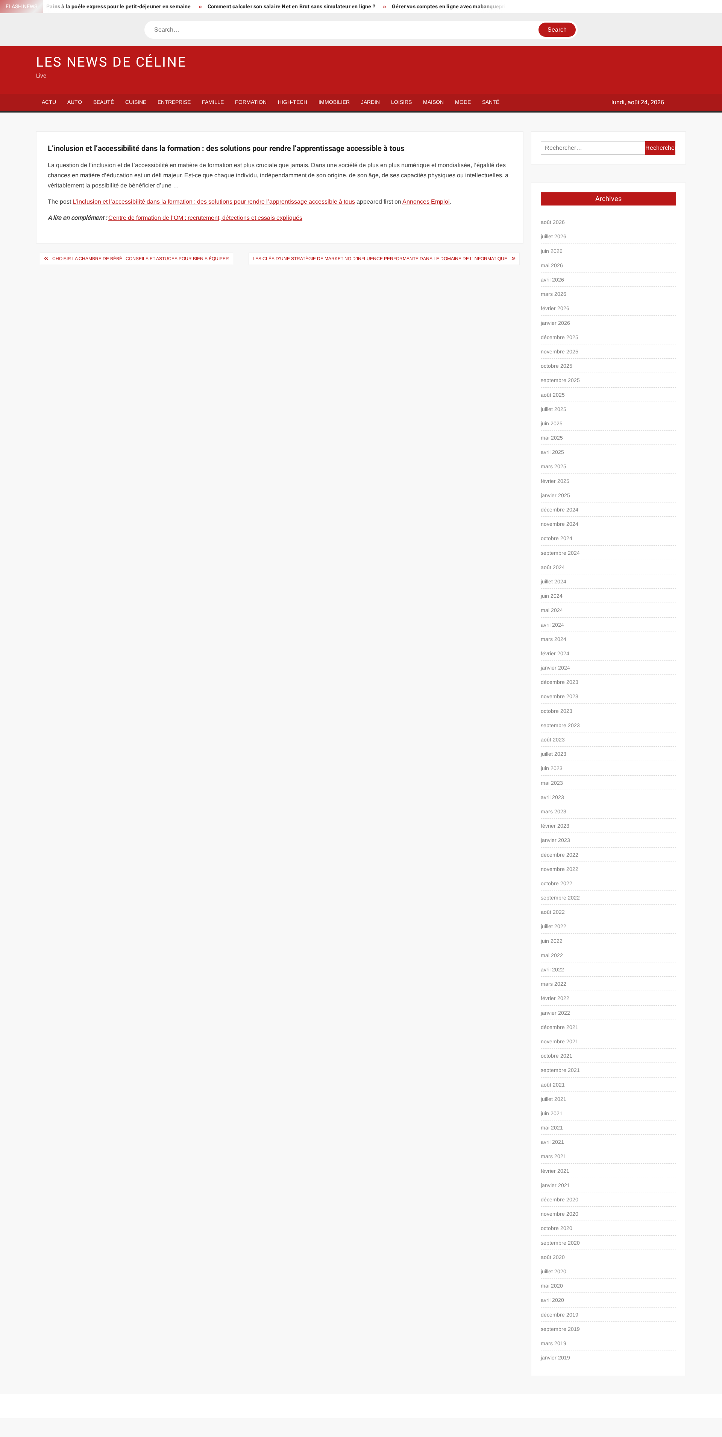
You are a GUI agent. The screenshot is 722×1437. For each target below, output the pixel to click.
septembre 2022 (560, 898)
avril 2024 (552, 625)
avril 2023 (552, 797)
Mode (463, 102)
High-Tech (292, 102)
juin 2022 (552, 941)
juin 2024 (552, 596)
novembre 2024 (559, 524)
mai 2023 (552, 783)
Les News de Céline (111, 62)
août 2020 (553, 1257)
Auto (74, 102)
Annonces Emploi (426, 201)
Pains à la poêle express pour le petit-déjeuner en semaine (86, 7)
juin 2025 (552, 423)
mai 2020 (552, 1286)
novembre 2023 (559, 696)
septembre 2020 (560, 1243)
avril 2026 (552, 280)
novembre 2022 (559, 869)
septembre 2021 (560, 1070)
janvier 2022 (555, 1013)
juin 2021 (552, 1113)
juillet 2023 (553, 754)
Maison (433, 102)
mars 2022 (553, 984)
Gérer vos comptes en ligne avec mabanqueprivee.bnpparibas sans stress (449, 7)
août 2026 (553, 222)
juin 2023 (552, 768)
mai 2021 (552, 1128)
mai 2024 (552, 610)
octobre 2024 (556, 538)
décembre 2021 (559, 1027)
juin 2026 (552, 251)
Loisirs (401, 102)
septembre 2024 (560, 553)
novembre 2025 (559, 352)
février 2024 (555, 653)
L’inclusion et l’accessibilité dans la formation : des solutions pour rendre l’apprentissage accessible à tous (214, 201)
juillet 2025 (553, 409)
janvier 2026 (555, 323)
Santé (490, 102)
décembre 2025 (559, 337)
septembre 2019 (560, 1329)
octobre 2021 (556, 1056)
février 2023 (555, 826)
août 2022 (553, 912)
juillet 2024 (553, 581)
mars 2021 (553, 1156)
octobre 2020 (556, 1228)
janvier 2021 (555, 1185)
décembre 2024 (559, 510)
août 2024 (553, 567)
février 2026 (555, 308)
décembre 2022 (559, 855)
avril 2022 (552, 970)
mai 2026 (552, 265)
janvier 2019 (555, 1358)
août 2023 (553, 740)
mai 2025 (552, 438)
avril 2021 (552, 1142)
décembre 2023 (559, 682)
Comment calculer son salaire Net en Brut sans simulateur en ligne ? (258, 7)
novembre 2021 (559, 1041)
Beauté (103, 102)
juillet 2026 (553, 236)
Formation (251, 102)
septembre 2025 (560, 380)
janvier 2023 (555, 840)
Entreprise (174, 102)
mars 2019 (553, 1343)
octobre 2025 (556, 366)
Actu (49, 102)
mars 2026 (553, 294)
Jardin (370, 102)
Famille (213, 102)
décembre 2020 (559, 1199)
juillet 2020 (553, 1271)
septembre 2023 (560, 725)
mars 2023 (553, 811)
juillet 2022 (553, 926)
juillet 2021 (553, 1099)
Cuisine (135, 102)
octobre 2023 (556, 711)
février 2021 (555, 1171)
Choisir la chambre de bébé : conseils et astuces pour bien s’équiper (140, 258)
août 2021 (553, 1085)
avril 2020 (552, 1300)
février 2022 (555, 998)
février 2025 (555, 481)
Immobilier (334, 102)
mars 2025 (553, 466)
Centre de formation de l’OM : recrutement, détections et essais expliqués (205, 218)
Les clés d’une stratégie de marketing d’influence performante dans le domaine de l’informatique (380, 258)
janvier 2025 (555, 495)
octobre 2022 (556, 883)
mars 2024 (553, 639)
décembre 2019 (559, 1315)
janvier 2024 (555, 668)
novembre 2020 (559, 1214)
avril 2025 (552, 452)
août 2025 (553, 395)
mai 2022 (552, 955)
